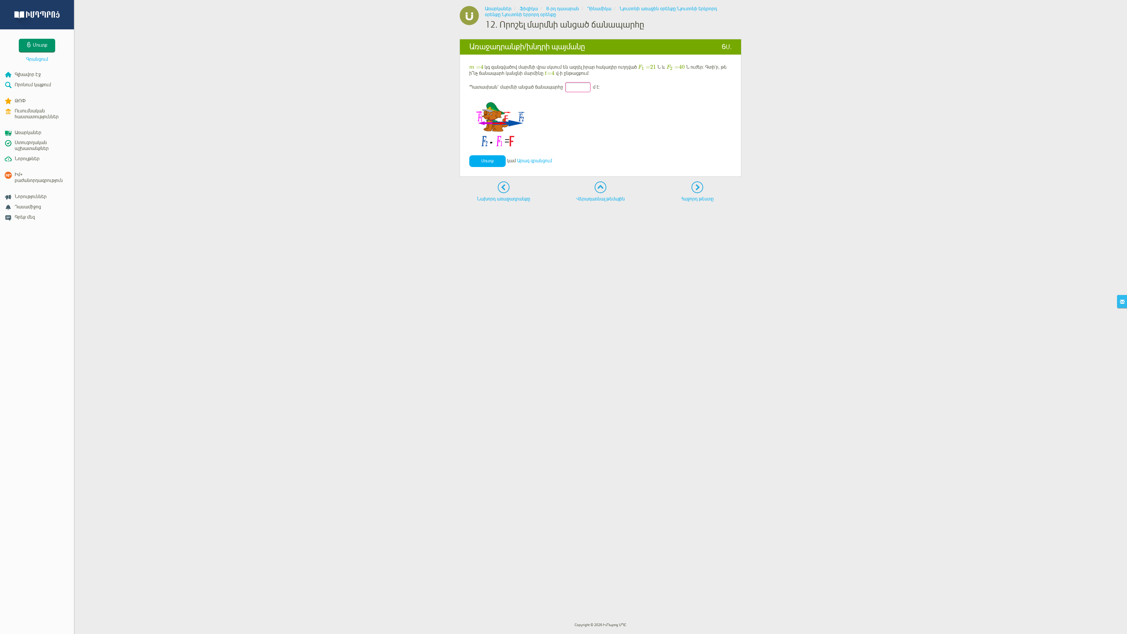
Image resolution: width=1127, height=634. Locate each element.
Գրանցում (37, 59)
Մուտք (487, 160)
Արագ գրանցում (534, 161)
